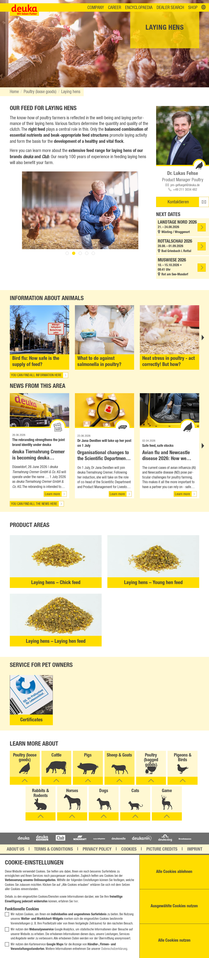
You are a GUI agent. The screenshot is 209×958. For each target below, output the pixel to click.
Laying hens (70, 92)
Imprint (194, 849)
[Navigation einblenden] (203, 7)
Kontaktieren (178, 202)
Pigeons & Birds (182, 758)
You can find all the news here (34, 503)
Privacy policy (97, 849)
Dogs (103, 791)
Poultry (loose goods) (40, 92)
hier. (76, 901)
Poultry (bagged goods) (151, 760)
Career (114, 8)
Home (14, 92)
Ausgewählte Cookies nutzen (174, 906)
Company (95, 8)
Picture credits (161, 849)
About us (15, 849)
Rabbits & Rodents (40, 793)
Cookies (129, 849)
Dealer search (170, 8)
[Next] (202, 337)
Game (167, 791)
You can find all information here (36, 375)
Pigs (88, 755)
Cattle (56, 755)
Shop (193, 8)
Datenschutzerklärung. (114, 948)
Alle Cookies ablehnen (174, 872)
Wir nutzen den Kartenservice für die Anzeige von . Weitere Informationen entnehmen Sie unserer (69, 947)
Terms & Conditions (53, 849)
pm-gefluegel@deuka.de (185, 185)
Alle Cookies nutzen (174, 941)
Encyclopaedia (138, 8)
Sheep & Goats (119, 755)
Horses (72, 791)
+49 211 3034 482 (185, 189)
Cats (135, 791)
